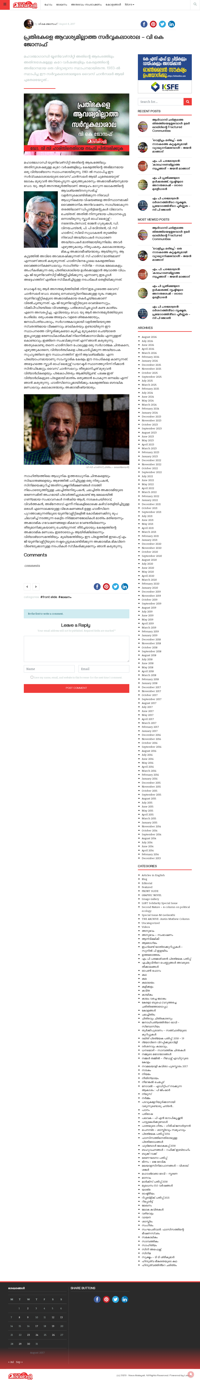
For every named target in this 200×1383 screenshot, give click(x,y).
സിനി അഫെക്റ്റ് (151, 1249)
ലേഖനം (61, 5)
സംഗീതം (147, 1225)
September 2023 (152, 428)
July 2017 (147, 707)
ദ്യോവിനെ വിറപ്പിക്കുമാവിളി (160, 1042)
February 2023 (150, 452)
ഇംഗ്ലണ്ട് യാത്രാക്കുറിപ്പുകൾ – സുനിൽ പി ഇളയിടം (162, 948)
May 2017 (147, 715)
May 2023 (148, 440)
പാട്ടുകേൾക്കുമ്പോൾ (155, 1122)
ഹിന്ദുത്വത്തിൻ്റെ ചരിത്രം (159, 1265)
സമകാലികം (150, 1237)
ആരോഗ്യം (149, 943)
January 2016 (150, 778)
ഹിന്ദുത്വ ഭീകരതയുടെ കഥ (159, 1261)
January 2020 (150, 587)
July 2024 (147, 392)
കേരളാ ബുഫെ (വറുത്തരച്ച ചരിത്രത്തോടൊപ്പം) (159, 1004)
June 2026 (148, 345)
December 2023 (151, 416)
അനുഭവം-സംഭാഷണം (86, 5)
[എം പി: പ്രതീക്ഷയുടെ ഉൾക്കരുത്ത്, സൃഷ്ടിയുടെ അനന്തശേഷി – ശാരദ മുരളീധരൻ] (143, 185)
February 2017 (150, 727)
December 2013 (151, 858)
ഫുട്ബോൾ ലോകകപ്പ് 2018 (159, 1145)
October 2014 (149, 830)
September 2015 (151, 794)
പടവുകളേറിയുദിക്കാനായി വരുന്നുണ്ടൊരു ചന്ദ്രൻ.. (158, 1104)
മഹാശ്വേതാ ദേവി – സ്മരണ (160, 1173)
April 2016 (148, 766)
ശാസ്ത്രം (147, 1221)
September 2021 (151, 512)
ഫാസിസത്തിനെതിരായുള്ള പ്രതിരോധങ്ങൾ (159, 1140)
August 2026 (149, 337)
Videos (146, 927)
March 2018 (149, 675)
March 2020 (149, 579)
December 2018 (151, 639)
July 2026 (147, 341)
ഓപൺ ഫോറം (151, 970)
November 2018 (151, 643)
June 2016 (148, 759)
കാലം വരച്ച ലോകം (154, 998)
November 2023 (151, 420)
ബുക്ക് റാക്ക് (149, 1153)
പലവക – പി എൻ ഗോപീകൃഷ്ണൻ (162, 1118)
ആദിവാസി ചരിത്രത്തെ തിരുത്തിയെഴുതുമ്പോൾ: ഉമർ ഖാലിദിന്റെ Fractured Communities (171, 125)
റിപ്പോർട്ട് (147, 1201)
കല (144, 978)
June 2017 (148, 711)
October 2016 (150, 743)
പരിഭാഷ (147, 1114)
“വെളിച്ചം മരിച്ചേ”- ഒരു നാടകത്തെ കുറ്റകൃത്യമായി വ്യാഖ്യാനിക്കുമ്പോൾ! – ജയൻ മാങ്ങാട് (171, 146)
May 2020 (148, 571)
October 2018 (149, 647)
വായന (146, 1217)
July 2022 (147, 476)
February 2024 (150, 408)
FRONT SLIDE (50, 598)
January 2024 (150, 412)
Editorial (147, 883)
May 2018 (147, 667)
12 (53, 1317)
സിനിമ (146, 1253)
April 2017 (148, 719)
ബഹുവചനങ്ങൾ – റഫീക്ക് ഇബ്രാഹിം (166, 1150)
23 (28, 1335)
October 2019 (149, 599)
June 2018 (148, 663)
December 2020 (151, 544)
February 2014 (150, 854)
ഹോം (48, 5)
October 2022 (150, 468)
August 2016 (149, 751)
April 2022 (148, 488)
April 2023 (148, 444)
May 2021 (147, 524)
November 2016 (151, 739)
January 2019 (149, 635)
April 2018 (148, 671)
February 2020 (150, 583)
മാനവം (146, 1177)
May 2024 (148, 400)
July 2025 (147, 380)
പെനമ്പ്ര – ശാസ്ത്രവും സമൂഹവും (164, 1130)
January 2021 (149, 540)
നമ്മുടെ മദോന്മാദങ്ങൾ (156, 1054)
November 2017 (151, 691)
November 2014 (151, 826)
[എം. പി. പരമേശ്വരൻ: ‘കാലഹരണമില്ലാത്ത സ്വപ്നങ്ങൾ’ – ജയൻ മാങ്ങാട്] (143, 166)
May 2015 (147, 810)
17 (37, 1326)
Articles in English (153, 875)
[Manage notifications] (191, 1374)
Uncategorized (151, 923)
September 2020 (152, 556)
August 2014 (149, 838)
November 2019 (151, 595)
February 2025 (150, 388)
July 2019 (147, 611)
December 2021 (151, 504)
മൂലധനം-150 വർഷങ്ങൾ (157, 1185)
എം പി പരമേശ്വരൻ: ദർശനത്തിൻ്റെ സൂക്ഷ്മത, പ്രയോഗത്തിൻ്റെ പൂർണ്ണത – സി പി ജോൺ (171, 204)
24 (37, 1335)
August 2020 (149, 560)
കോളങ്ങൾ (113, 5)
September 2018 (151, 651)
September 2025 (152, 376)
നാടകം (146, 1070)
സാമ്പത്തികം (150, 1241)
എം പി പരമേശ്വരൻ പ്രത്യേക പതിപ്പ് (166, 958)
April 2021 (148, 528)
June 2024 (148, 396)
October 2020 (150, 552)
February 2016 (150, 774)
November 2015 (151, 786)
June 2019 (148, 615)
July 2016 (147, 754)
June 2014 (147, 846)
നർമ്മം (146, 1098)
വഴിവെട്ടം (148, 1213)
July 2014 (147, 842)
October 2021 (149, 508)
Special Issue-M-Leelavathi (158, 915)
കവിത (146, 990)
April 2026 (148, 349)
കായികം (147, 994)
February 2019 (150, 631)
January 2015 (149, 822)
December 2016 (151, 735)
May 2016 (148, 762)
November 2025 (151, 368)
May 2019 (147, 619)
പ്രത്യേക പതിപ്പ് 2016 (156, 1134)
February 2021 (150, 536)
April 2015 (148, 814)
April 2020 (148, 576)
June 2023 (148, 436)
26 (53, 1335)
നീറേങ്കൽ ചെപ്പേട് (153, 1082)
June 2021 (148, 520)
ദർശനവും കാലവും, (155, 1046)
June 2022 (148, 480)
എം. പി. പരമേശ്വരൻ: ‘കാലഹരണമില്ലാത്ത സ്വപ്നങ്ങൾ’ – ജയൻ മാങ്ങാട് (171, 165)
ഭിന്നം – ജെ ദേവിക (154, 1161)
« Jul (11, 1362)
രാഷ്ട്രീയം (148, 1193)
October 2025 (150, 373)
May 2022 (148, 484)
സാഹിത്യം (149, 1245)
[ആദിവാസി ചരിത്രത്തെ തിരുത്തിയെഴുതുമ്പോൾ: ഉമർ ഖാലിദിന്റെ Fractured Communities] (143, 126)
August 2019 (149, 607)
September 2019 (151, 603)
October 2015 (149, 790)
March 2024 (149, 404)
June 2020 (148, 568)
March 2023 (149, 448)
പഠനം (146, 1110)
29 (20, 1344)
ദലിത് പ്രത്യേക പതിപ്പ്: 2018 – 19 (163, 1038)
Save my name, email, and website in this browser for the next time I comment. (78, 677)
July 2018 (147, 659)
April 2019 (148, 623)
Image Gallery (150, 899)
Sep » (19, 1362)
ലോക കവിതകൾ (152, 1209)
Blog (144, 879)
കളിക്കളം (147, 986)
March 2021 (149, 532)
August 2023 (149, 432)
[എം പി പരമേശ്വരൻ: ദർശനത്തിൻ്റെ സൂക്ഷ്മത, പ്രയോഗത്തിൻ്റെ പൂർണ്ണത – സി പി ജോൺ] (143, 205)
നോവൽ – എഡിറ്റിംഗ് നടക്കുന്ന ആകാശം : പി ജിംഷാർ (162, 1088)
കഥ (144, 974)
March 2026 (149, 353)
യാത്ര (146, 1189)
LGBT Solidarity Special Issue (160, 903)
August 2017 (149, 703)
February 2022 (150, 496)
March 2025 (149, 384)
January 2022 (150, 500)
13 (61, 1317)
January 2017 (149, 731)
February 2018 (150, 679)
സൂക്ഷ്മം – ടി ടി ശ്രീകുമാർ (158, 1257)
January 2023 (150, 456)
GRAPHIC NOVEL (152, 895)
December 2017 (151, 687)
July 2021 (147, 516)
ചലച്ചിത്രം (148, 1014)
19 (53, 1326)
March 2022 (149, 492)
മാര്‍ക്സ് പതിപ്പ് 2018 (155, 1181)
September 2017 (151, 699)
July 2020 (147, 563)
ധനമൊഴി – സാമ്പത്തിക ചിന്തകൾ (163, 1050)
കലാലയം (148, 982)
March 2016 (149, 770)
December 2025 (151, 365)
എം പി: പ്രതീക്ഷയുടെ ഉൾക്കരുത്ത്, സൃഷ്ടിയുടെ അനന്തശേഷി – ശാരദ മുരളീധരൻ (167, 184)
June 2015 (148, 806)
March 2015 (149, 818)
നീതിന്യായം (150, 1078)
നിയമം (146, 1074)
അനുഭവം (148, 931)
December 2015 (151, 782)
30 (28, 1344)
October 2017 (149, 695)
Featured (147, 887)
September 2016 (152, 746)
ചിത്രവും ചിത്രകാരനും (157, 1018)
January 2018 (149, 683)
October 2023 (150, 424)
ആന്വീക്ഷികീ (150, 939)
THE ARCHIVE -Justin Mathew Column (165, 919)
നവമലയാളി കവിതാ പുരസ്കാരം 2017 (165, 1066)
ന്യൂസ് (147, 1094)
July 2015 (147, 802)
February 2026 (150, 357)
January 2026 (150, 360)
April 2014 (148, 850)
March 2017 (149, 723)
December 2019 (151, 591)
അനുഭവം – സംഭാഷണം (157, 935)
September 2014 (151, 834)
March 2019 (149, 627)
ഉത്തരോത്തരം (151, 955)
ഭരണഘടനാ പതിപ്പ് (154, 1158)
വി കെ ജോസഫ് (47, 24)
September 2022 (152, 472)
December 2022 (151, 460)
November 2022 (151, 464)
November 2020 (152, 548)
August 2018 (149, 655)
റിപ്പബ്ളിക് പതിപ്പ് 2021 (156, 1197)
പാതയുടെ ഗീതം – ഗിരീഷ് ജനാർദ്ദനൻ (166, 1126)
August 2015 (149, 798)
